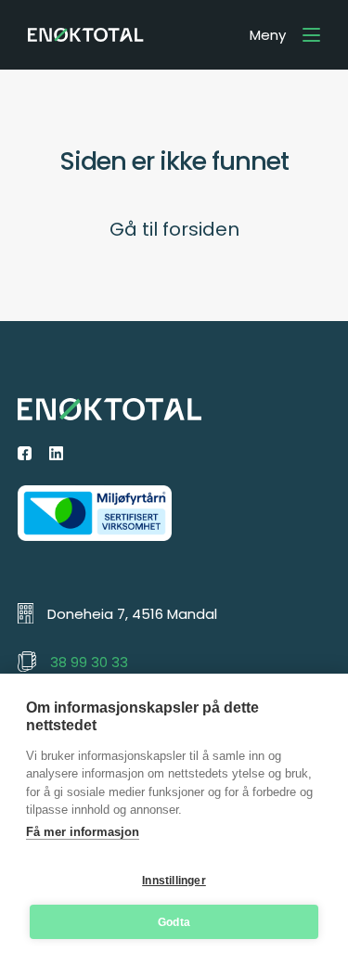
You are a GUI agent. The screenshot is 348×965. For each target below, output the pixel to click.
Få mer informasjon (82, 832)
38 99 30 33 (89, 662)
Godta (174, 922)
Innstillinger (174, 880)
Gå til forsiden (174, 229)
